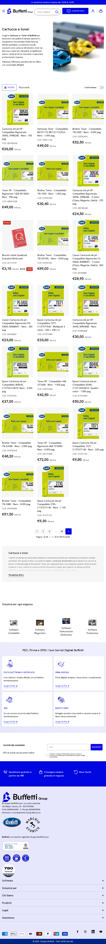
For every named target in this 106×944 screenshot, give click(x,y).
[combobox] (47, 12)
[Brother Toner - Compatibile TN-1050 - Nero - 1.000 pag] (53, 170)
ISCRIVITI (96, 747)
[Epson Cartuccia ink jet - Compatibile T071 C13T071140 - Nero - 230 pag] (88, 423)
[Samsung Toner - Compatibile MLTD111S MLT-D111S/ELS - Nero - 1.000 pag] (53, 109)
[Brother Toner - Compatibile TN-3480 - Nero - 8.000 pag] (17, 481)
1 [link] (36, 531)
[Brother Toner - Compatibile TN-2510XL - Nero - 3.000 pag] (53, 235)
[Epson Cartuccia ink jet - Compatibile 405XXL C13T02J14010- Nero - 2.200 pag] (17, 361)
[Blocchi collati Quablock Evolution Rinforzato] (17, 235)
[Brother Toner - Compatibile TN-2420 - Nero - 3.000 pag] (88, 109)
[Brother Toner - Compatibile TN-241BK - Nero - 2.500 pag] (17, 423)
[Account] (93, 11)
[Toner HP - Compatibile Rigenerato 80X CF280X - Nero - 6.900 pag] (53, 423)
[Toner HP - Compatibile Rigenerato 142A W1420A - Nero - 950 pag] (17, 170)
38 (62, 531)
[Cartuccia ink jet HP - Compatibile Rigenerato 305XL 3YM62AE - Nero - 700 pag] (17, 109)
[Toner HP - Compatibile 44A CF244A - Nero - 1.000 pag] (53, 361)
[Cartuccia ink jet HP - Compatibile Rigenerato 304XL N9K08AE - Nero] (88, 300)
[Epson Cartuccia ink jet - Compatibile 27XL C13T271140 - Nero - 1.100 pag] (53, 481)
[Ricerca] (57, 12)
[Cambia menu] (3, 11)
